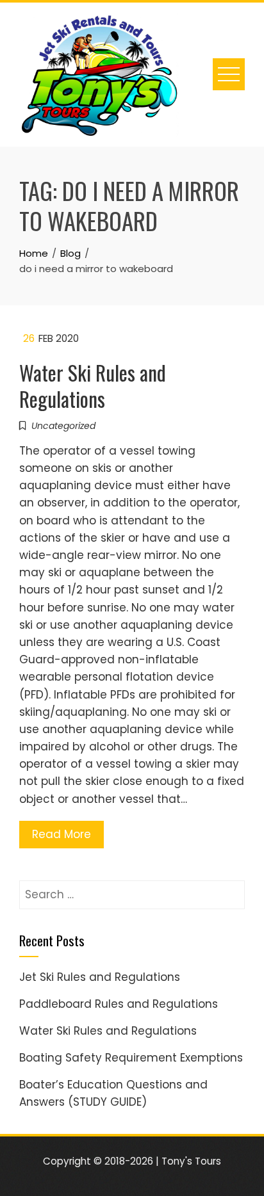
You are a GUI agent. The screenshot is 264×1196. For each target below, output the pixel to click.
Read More (61, 834)
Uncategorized (63, 425)
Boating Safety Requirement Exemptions (131, 1057)
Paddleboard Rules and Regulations (118, 1004)
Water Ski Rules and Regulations (92, 385)
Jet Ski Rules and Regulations (99, 977)
